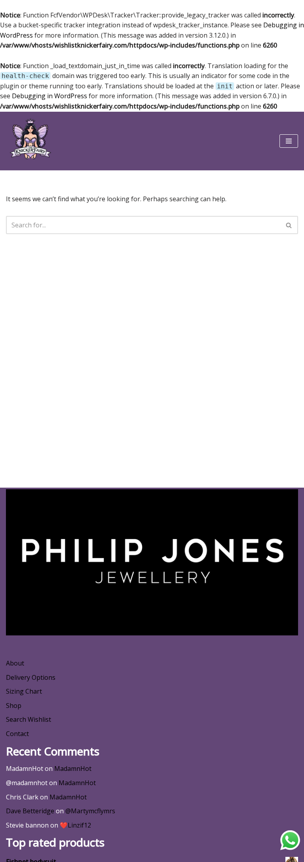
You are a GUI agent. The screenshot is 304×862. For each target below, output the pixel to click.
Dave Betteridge (30, 811)
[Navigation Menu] (288, 141)
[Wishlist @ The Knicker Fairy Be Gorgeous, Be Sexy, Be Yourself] (29, 141)
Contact (17, 733)
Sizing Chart (24, 691)
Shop (13, 705)
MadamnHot (72, 768)
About (15, 663)
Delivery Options (30, 677)
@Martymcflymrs (90, 811)
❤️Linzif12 (75, 825)
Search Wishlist (28, 719)
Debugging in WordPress (49, 96)
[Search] (289, 225)
